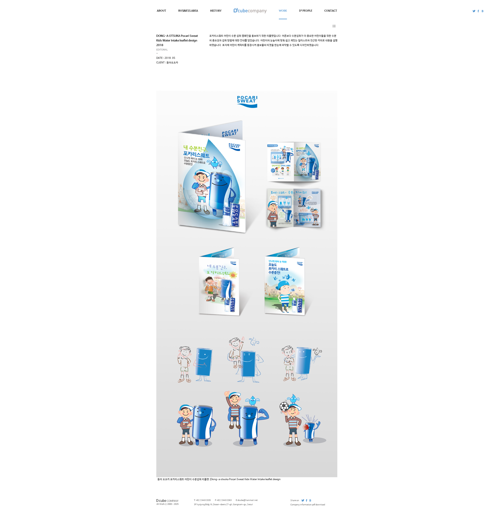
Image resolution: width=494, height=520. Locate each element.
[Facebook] (478, 11)
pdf (327, 504)
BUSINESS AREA (188, 10)
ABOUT (161, 10)
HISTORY (216, 10)
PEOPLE (305, 10)
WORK (283, 10)
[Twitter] (474, 11)
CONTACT (330, 10)
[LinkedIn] (482, 11)
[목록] (334, 26)
